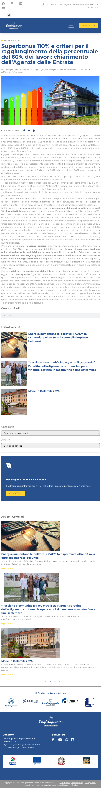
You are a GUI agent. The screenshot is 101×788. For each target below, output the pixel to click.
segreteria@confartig (13, 744)
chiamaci (85, 486)
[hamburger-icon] (71, 25)
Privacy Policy (90, 783)
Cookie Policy (28, 785)
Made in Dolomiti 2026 (44, 391)
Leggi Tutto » (7, 568)
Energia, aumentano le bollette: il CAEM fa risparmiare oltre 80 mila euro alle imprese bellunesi (58, 337)
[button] (9, 15)
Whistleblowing (77, 783)
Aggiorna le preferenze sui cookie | (49, 785)
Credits (75, 785)
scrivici (74, 486)
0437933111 (11, 741)
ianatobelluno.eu (31, 744)
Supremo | (67, 785)
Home (4, 69)
